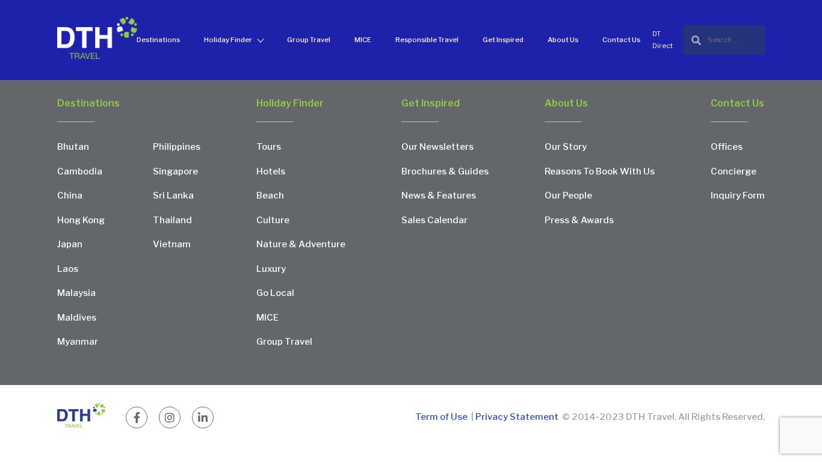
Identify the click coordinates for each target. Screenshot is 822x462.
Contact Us (621, 39)
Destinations (158, 39)
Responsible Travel (427, 39)
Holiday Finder (228, 39)
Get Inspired (503, 39)
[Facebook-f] (136, 417)
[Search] (724, 40)
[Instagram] (170, 417)
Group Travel (308, 39)
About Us (563, 39)
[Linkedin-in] (203, 417)
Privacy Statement (516, 416)
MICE (362, 39)
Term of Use (442, 416)
